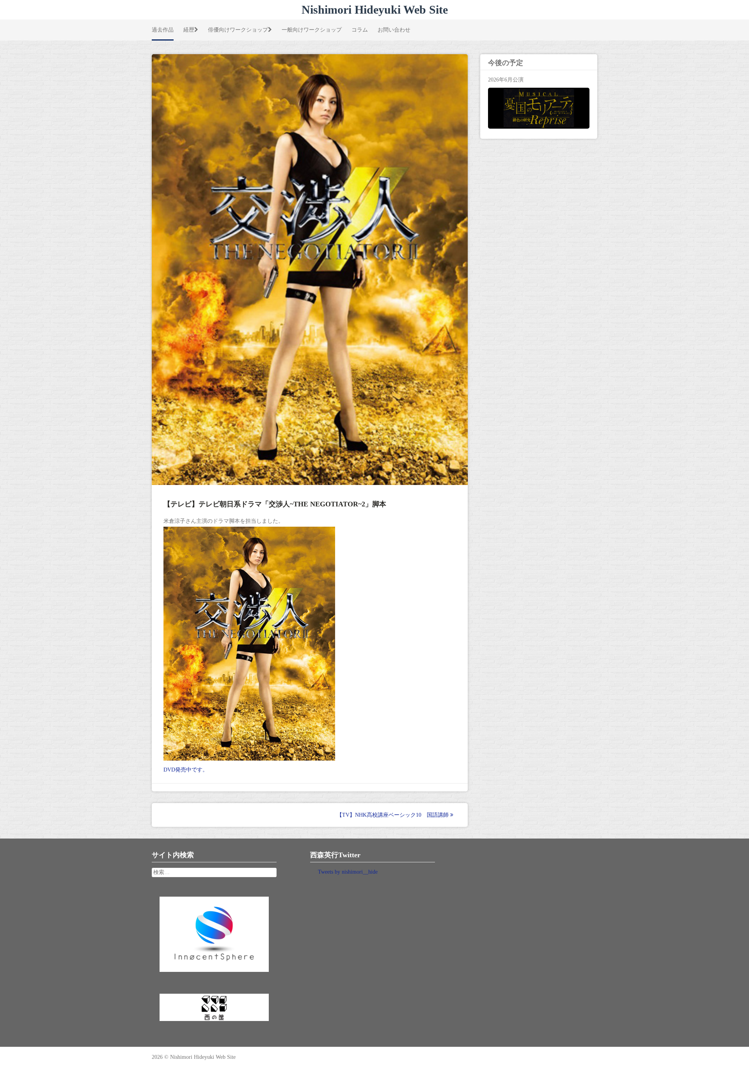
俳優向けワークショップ (238, 30)
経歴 (188, 30)
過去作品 (163, 30)
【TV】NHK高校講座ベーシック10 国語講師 (393, 815)
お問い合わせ (394, 30)
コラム (359, 30)
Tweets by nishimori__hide (348, 872)
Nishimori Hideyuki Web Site (375, 9)
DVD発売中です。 (185, 770)
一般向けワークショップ (312, 30)
